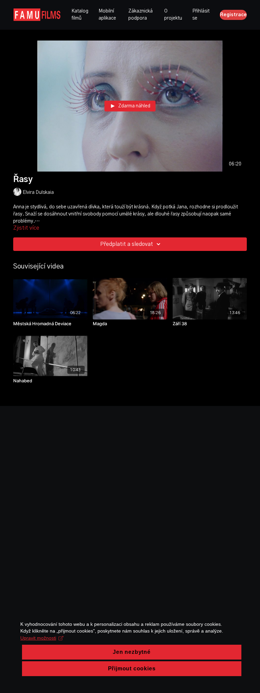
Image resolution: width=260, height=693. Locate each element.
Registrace (233, 14)
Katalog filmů (79, 15)
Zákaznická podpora (140, 15)
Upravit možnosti (38, 638)
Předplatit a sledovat (126, 244)
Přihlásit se (201, 15)
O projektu (173, 15)
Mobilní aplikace (107, 15)
